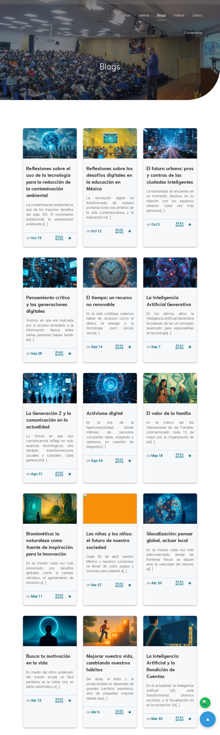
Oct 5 (155, 224)
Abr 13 (36, 700)
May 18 (157, 456)
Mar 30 (156, 719)
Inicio (127, 15)
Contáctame (193, 33)
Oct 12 (96, 231)
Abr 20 (156, 583)
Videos (179, 15)
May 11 (36, 596)
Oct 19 (36, 238)
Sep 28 (36, 353)
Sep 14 (96, 347)
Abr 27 (96, 585)
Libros (197, 15)
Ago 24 (96, 461)
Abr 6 (95, 712)
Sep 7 (155, 347)
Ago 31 (36, 474)
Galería (144, 15)
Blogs (161, 15)
